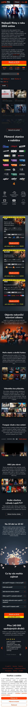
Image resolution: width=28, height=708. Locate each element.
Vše (3, 6)
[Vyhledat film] (18, 74)
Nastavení (14, 705)
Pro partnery (8, 671)
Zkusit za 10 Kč (14, 539)
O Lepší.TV (8, 666)
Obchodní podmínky (7, 668)
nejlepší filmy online (6, 46)
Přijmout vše (14, 698)
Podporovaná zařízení (20, 668)
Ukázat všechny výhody (14, 514)
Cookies (15, 671)
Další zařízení (23, 439)
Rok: (4, 82)
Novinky (15, 666)
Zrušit (4, 85)
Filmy (7, 6)
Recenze (20, 666)
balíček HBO (16, 55)
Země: (15, 79)
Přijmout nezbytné (14, 701)
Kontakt (21, 671)
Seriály (13, 6)
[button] (2, 648)
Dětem (19, 6)
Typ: (4, 79)
